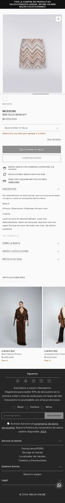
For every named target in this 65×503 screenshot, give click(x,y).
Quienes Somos (11, 467)
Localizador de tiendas (32, 456)
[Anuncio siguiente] (59, 4)
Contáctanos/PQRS (32, 449)
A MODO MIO (8, 351)
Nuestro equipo (32, 474)
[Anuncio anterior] (5, 4)
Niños (49, 407)
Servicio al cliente (12, 441)
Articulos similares (14, 278)
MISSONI (9, 111)
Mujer (21, 407)
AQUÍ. (43, 432)
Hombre (34, 407)
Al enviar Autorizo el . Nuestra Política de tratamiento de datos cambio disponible (32, 428)
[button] (61, 325)
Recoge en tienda (32, 453)
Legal (5, 480)
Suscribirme (54, 415)
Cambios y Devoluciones (32, 461)
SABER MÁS (13, 182)
